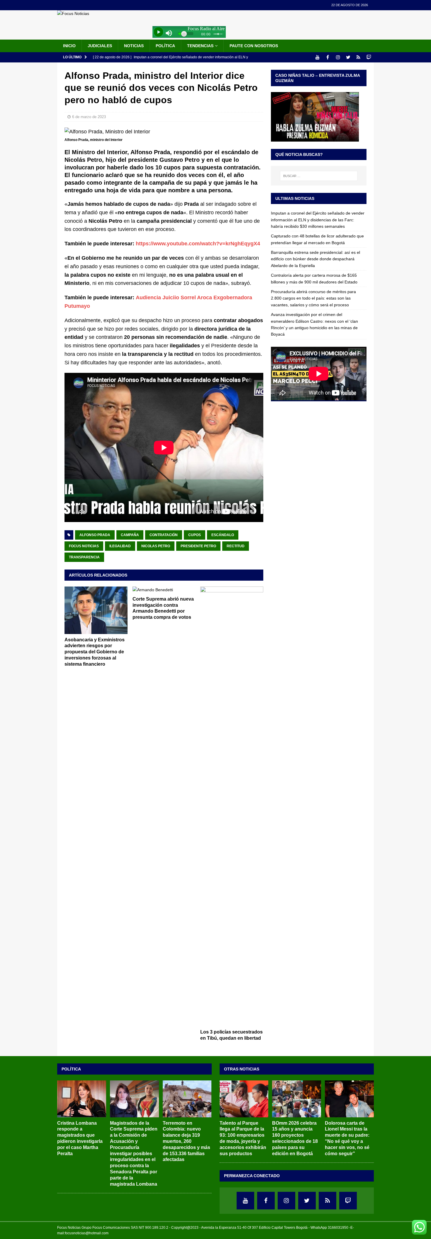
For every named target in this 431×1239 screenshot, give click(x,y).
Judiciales (100, 45)
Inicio (69, 45)
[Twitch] (369, 57)
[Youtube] (317, 57)
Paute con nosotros (254, 45)
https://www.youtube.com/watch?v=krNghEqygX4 (198, 244)
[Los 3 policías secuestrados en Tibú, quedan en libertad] (231, 806)
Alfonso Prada (94, 535)
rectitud (236, 546)
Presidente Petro (198, 546)
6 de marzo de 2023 (89, 117)
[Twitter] (348, 57)
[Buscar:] (319, 176)
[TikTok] (358, 57)
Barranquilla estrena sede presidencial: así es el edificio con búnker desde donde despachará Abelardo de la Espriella (315, 259)
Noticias (134, 45)
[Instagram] (338, 57)
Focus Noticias (84, 546)
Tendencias (200, 45)
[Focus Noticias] (73, 13)
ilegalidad (120, 546)
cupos (194, 535)
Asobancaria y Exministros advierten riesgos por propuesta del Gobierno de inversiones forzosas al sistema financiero (95, 652)
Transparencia (84, 557)
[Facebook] (328, 57)
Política (165, 45)
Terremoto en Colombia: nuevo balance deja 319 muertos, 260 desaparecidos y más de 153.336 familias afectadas (186, 1141)
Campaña (130, 535)
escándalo (222, 535)
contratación (164, 535)
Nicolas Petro (155, 546)
